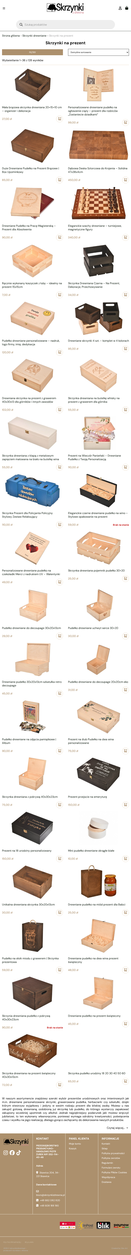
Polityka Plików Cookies (114, 1172)
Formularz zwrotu (111, 1167)
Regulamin (107, 1162)
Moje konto (75, 1143)
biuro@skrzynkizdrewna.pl (50, 1195)
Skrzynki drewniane (34, 35)
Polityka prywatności (113, 1153)
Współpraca (108, 1177)
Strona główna (11, 35)
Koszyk (72, 1148)
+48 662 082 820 (50, 1200)
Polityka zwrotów (111, 1158)
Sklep (105, 1148)
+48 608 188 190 (49, 1205)
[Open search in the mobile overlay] (65, 24)
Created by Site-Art (120, 1248)
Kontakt (106, 1143)
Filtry (32, 52)
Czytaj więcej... (116, 1128)
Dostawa (106, 1182)
